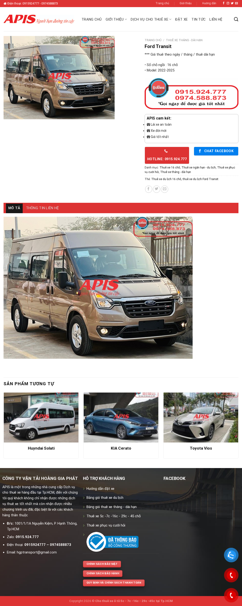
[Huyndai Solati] (41, 417)
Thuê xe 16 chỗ (170, 167)
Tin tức (198, 19)
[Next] (238, 427)
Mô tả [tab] (14, 208)
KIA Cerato (121, 448)
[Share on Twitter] (156, 189)
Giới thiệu (186, 3)
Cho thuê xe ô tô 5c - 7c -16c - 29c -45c (125, 601)
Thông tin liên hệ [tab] (42, 208)
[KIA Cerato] (121, 417)
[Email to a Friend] (164, 189)
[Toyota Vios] (201, 417)
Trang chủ (162, 3)
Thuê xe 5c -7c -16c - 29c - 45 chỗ (113, 516)
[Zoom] (9, 114)
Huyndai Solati (41, 448)
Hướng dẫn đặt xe (100, 489)
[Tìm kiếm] (236, 19)
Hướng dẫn (209, 3)
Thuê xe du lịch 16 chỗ (166, 179)
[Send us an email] (236, 3)
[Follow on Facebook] (223, 3)
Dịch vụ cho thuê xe (149, 19)
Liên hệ (215, 19)
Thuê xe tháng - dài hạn (184, 40)
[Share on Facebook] (148, 189)
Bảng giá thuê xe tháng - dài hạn (111, 507)
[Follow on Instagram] (228, 3)
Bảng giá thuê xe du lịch (104, 497)
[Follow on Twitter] (232, 3)
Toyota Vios (201, 448)
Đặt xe (181, 19)
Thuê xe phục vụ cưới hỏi (105, 525)
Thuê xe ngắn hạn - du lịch (199, 167)
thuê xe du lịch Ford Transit (200, 179)
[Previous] (3, 427)
